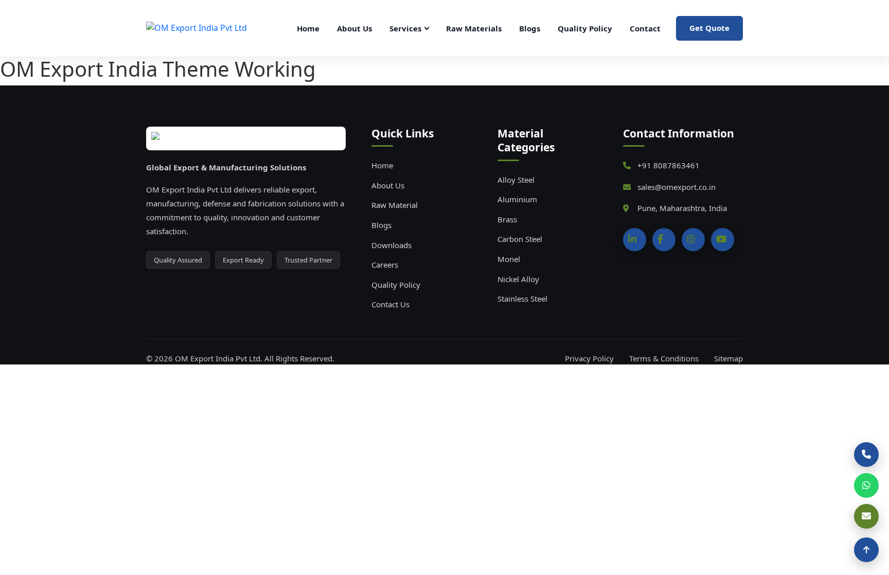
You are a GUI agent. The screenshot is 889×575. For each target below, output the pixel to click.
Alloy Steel (516, 180)
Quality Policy (585, 28)
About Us (354, 28)
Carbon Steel (519, 239)
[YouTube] (722, 239)
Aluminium (517, 199)
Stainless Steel (522, 298)
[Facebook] (663, 239)
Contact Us (390, 304)
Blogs (529, 28)
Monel (508, 259)
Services (405, 28)
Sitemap (728, 358)
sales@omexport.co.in (676, 187)
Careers (384, 264)
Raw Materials (474, 28)
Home (308, 28)
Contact (645, 28)
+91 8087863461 (668, 165)
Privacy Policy (589, 358)
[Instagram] (693, 239)
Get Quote (709, 28)
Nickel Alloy (518, 279)
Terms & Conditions (664, 358)
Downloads (391, 245)
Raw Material (394, 205)
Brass (507, 219)
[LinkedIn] (634, 239)
